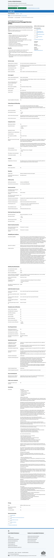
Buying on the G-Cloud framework (32, 539)
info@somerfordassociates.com (38, 50)
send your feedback (24, 15)
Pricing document (38, 29)
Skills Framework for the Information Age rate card (39, 32)
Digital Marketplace (11, 13)
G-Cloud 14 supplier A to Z (11, 542)
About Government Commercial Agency (13, 539)
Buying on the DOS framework (32, 540)
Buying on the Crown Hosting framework (33, 542)
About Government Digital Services (13, 540)
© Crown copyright (43, 555)
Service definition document (40, 34)
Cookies (16, 552)
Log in (21, 13)
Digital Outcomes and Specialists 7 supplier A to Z (15, 547)
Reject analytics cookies (22, 8)
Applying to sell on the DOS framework (33, 537)
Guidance (17, 13)
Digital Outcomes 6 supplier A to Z (12, 545)
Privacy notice (19, 552)
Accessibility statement (25, 552)
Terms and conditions (39, 36)
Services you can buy (11, 537)
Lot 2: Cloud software (17, 17)
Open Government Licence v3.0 (23, 555)
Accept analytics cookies (12, 8)
